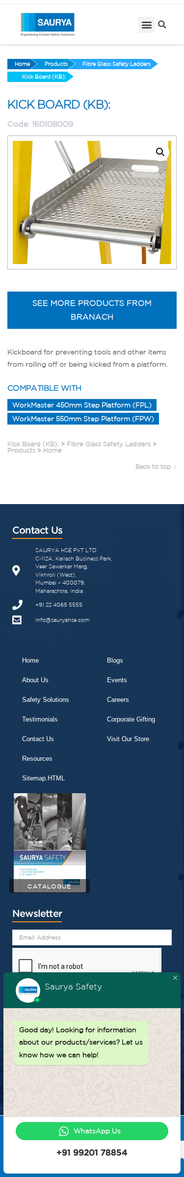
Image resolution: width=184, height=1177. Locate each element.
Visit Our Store (128, 739)
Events (117, 680)
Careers (118, 699)
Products (56, 64)
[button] (146, 25)
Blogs (115, 660)
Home (22, 64)
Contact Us (38, 739)
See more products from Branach (92, 309)
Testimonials (40, 719)
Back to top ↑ (156, 466)
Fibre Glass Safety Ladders (116, 64)
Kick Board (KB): (44, 77)
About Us (35, 680)
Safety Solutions (45, 699)
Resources (37, 758)
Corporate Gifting (131, 719)
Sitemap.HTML (43, 778)
